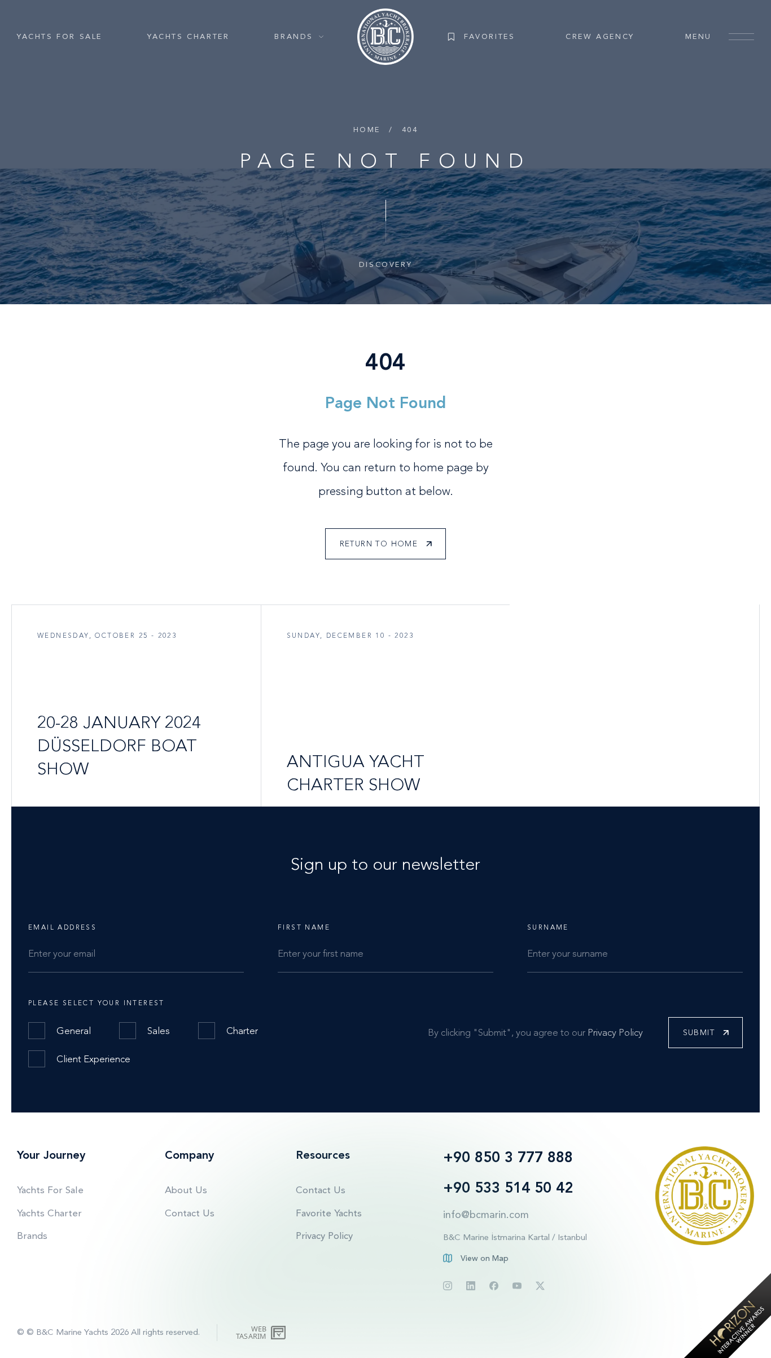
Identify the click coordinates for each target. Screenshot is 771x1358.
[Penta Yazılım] (279, 1333)
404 (410, 129)
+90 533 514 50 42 (508, 1188)
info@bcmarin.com (486, 1214)
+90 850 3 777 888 (508, 1157)
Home (366, 129)
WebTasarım (251, 1332)
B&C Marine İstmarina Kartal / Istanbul (515, 1237)
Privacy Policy (615, 1032)
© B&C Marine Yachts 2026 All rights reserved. (113, 1332)
